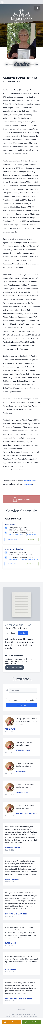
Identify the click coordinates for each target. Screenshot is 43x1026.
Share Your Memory (14, 667)
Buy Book (23, 633)
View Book (11, 633)
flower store (27, 484)
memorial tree (29, 480)
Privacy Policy (15, 1016)
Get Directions (12, 539)
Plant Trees (30, 539)
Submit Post (21, 705)
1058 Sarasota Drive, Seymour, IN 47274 (23, 535)
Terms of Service (27, 1016)
